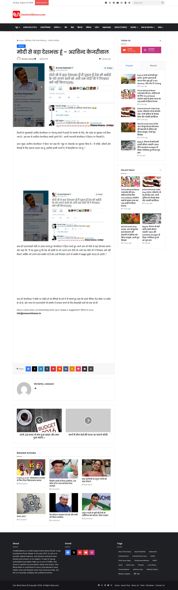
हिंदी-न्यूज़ (136, 574)
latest (120, 565)
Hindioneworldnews (141, 560)
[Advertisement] (112, 14)
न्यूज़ (16, 27)
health (152, 556)
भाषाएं (159, 27)
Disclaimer (150, 585)
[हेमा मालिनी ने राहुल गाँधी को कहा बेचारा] (96, 468)
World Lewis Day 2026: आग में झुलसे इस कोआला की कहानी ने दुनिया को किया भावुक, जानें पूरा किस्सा (148, 129)
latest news (130, 565)
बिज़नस (80, 27)
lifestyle (141, 565)
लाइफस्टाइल (107, 27)
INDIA (155, 560)
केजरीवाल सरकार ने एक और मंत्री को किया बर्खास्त (63, 516)
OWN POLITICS (30, 27)
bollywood (153, 552)
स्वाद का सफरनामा (147, 27)
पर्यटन (97, 27)
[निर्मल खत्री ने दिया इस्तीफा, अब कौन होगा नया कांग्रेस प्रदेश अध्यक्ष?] (63, 468)
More (133, 27)
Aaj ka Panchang (124, 552)
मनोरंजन (56, 27)
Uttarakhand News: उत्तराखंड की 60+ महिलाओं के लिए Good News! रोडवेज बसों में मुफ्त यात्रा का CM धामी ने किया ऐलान (149, 96)
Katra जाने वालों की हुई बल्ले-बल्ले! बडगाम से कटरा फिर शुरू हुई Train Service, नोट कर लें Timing (149, 79)
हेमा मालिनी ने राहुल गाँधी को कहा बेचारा (94, 480)
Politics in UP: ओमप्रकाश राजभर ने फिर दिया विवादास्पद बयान (31, 479)
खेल (66, 27)
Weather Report (152, 569)
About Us (135, 585)
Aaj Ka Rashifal (139, 552)
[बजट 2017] (31, 503)
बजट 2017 (21, 516)
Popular (129, 65)
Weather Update (124, 574)
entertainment (123, 556)
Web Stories (120, 27)
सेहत (72, 27)
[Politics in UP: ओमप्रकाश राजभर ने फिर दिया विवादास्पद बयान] (31, 467)
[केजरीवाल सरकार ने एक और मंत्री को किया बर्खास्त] (63, 502)
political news (138, 569)
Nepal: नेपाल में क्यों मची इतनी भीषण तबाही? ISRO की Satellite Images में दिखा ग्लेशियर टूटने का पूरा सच (148, 147)
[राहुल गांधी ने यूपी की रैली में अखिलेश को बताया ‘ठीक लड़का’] (96, 501)
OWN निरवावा (45, 27)
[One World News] (29, 14)
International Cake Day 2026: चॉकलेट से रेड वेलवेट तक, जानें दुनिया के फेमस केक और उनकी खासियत (148, 112)
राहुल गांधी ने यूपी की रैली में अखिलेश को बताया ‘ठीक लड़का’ (95, 514)
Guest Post (125, 585)
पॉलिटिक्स (28, 40)
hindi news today (124, 560)
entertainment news (139, 556)
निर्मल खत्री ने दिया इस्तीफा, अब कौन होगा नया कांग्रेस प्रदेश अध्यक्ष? (62, 483)
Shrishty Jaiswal (28, 59)
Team (142, 585)
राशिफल (88, 27)
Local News (152, 565)
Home (21, 40)
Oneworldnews (123, 569)
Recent (153, 65)
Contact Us (160, 585)
